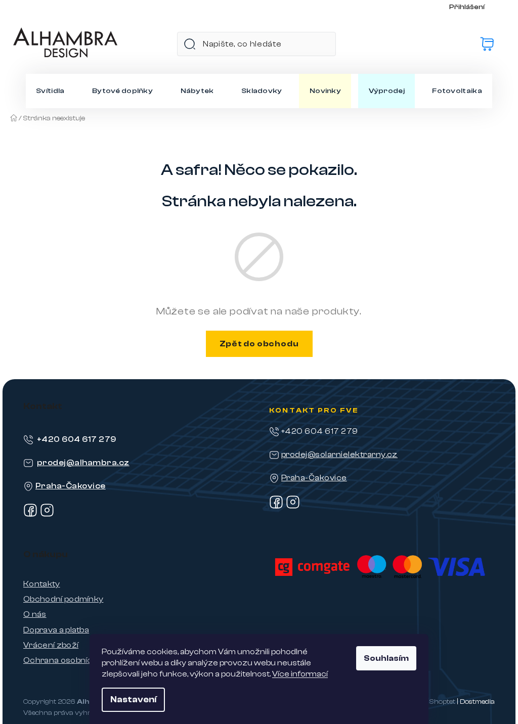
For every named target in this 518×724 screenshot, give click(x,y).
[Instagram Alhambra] (47, 514)
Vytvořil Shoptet (428, 702)
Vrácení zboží (50, 645)
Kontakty (41, 584)
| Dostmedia (476, 702)
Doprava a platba (56, 630)
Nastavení (133, 699)
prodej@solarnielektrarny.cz (339, 454)
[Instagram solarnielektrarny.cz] (293, 506)
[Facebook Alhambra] (30, 514)
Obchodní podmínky (63, 599)
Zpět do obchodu (259, 343)
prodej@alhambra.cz (83, 462)
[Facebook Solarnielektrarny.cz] (276, 506)
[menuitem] (50, 91)
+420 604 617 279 (76, 439)
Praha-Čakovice (70, 485)
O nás (35, 614)
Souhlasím (386, 658)
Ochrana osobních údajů (72, 660)
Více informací (300, 673)
